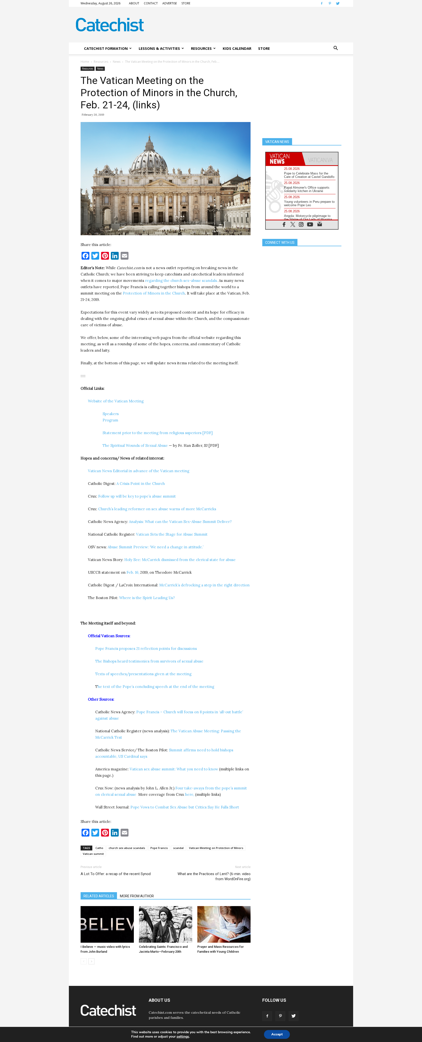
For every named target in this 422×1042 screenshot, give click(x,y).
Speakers (111, 413)
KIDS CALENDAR (237, 48)
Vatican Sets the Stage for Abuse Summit (172, 534)
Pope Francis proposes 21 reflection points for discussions (146, 648)
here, (189, 794)
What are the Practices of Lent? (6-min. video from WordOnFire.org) (214, 876)
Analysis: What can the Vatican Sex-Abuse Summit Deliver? (180, 521)
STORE (185, 3)
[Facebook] (321, 3)
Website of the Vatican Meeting (116, 401)
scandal (178, 848)
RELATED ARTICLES (99, 896)
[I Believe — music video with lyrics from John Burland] (107, 924)
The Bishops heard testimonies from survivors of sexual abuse (149, 661)
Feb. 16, (133, 572)
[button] (335, 48)
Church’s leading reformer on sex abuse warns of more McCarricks (157, 509)
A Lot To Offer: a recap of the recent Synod (116, 874)
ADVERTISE (169, 3)
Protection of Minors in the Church (154, 293)
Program (110, 420)
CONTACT (151, 3)
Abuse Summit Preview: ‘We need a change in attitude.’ (155, 547)
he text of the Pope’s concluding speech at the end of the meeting (156, 686)
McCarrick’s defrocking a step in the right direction (204, 585)
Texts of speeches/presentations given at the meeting (143, 674)
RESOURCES (201, 48)
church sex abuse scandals (127, 848)
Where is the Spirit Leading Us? (147, 597)
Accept (277, 1034)
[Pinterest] (329, 3)
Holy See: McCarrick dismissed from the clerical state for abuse (180, 559)
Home (85, 62)
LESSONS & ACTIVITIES (159, 48)
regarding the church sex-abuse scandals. (182, 280)
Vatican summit (93, 854)
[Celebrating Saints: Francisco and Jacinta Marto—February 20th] (165, 924)
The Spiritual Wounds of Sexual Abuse (135, 445)
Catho (99, 848)
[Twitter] (337, 3)
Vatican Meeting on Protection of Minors (216, 848)
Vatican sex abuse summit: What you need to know (174, 769)
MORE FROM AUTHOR (137, 896)
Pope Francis (159, 848)
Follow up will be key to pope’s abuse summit (137, 496)
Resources (101, 62)
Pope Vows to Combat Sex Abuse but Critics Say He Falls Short (184, 807)
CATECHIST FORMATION (106, 48)
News (116, 62)
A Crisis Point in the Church (141, 483)
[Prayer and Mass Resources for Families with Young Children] (224, 924)
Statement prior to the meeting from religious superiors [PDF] (158, 432)
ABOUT (134, 3)
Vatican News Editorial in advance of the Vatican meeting (139, 471)
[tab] (284, 158)
